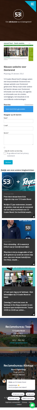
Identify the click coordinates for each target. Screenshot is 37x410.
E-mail (6, 125)
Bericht (6, 133)
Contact (19, 404)
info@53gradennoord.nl (18, 343)
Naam (6, 118)
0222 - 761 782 (18, 340)
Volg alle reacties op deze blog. (13, 151)
